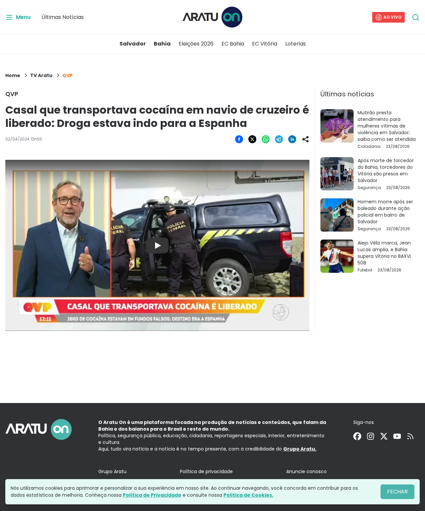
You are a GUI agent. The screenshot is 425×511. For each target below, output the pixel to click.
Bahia (162, 44)
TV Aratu (41, 75)
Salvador (133, 44)
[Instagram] (371, 436)
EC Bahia (232, 44)
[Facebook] (357, 436)
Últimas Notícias (63, 17)
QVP (67, 75)
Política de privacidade (206, 471)
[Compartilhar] (305, 139)
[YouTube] (397, 436)
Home (12, 75)
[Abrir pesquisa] (416, 17)
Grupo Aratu (112, 471)
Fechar (397, 491)
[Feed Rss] (410, 436)
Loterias (295, 44)
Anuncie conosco (306, 471)
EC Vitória (264, 44)
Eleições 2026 (196, 44)
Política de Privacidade (152, 495)
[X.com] (384, 436)
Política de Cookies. (248, 495)
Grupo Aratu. (299, 449)
